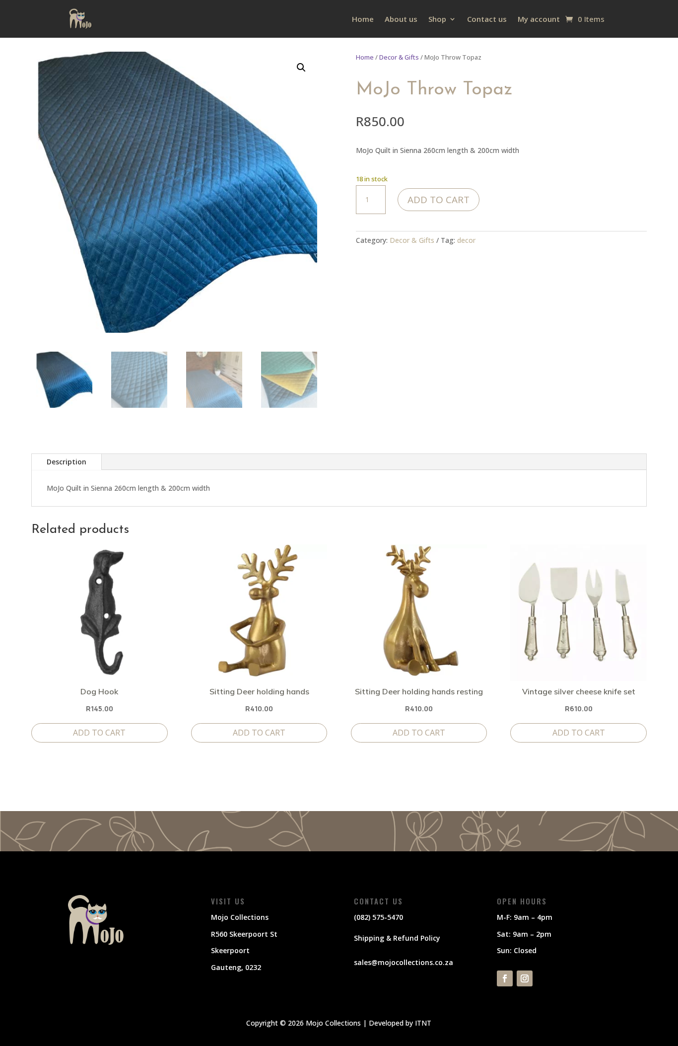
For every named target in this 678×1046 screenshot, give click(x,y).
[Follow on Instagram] (525, 978)
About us (401, 19)
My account (539, 19)
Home (363, 19)
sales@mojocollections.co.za (403, 962)
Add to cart (438, 199)
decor (466, 240)
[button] (301, 67)
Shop (437, 19)
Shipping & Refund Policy (397, 938)
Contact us (487, 19)
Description (66, 461)
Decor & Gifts (399, 57)
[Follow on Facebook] (505, 978)
